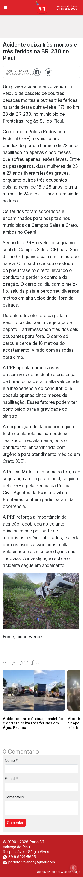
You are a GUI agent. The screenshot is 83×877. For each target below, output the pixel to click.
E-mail (11, 779)
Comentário (14, 797)
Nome (11, 760)
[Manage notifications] (73, 868)
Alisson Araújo (70, 872)
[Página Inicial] (41, 7)
